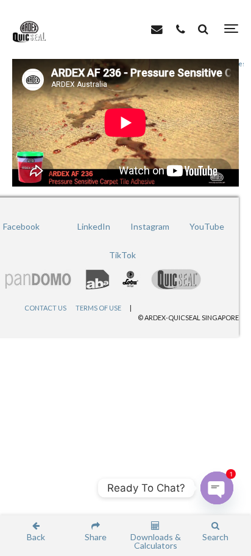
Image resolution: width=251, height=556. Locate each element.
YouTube (206, 226)
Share (96, 536)
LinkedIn (93, 226)
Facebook (21, 226)
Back (36, 536)
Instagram (149, 226)
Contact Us (45, 308)
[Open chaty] (216, 488)
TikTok (122, 255)
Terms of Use (98, 308)
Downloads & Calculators (155, 541)
